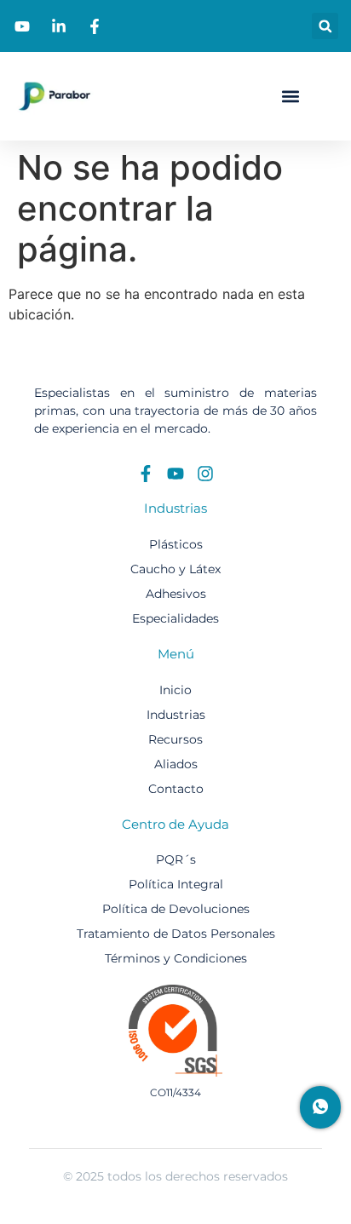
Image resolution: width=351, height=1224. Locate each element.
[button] (325, 26)
